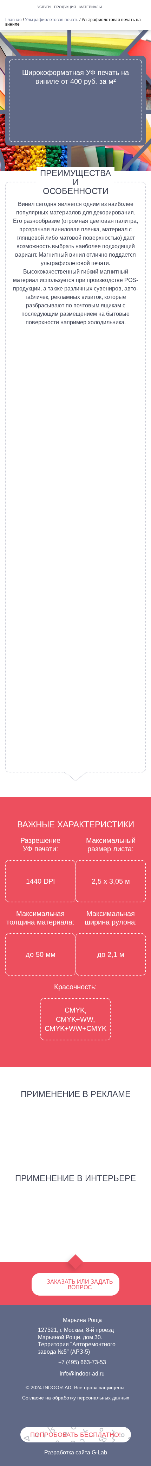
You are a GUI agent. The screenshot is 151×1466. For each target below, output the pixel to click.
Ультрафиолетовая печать (51, 19)
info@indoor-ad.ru (82, 1374)
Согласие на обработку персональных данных (75, 1398)
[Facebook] (65, 1415)
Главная (13, 19)
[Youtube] (86, 1415)
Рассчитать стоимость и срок (76, 110)
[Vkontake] (44, 1415)
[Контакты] (144, 7)
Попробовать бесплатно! (75, 1434)
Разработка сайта (75, 1452)
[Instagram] (107, 1415)
